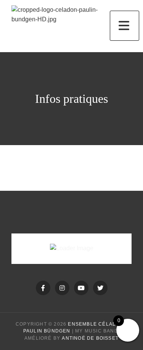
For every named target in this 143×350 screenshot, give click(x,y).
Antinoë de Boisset (90, 338)
